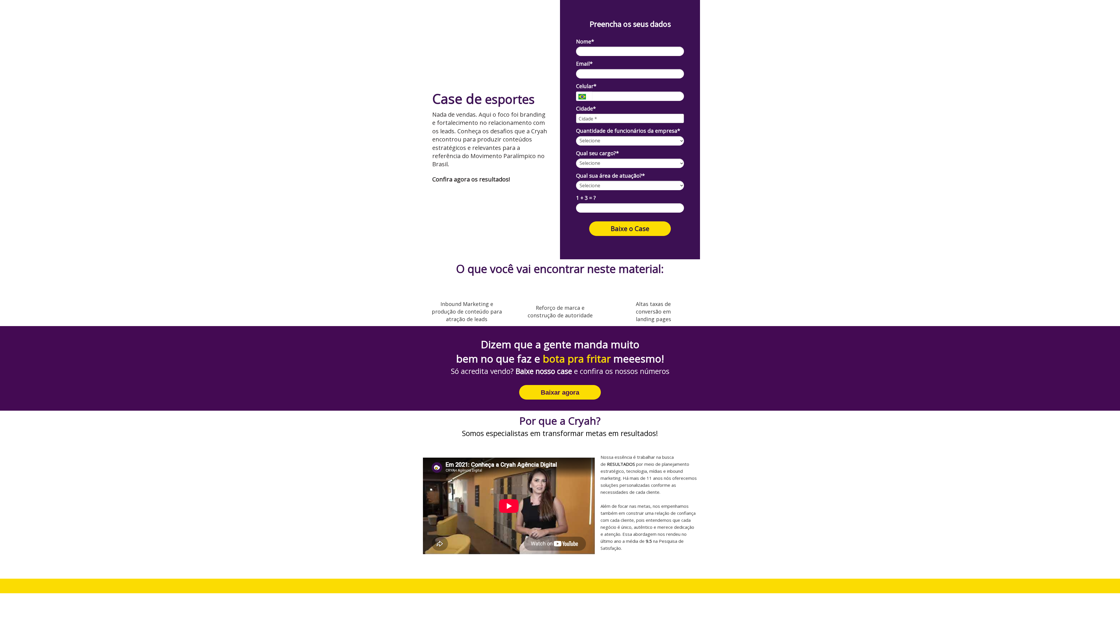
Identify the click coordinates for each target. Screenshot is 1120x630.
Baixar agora (560, 392)
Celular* (586, 86)
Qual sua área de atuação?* (610, 175)
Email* (584, 63)
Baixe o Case (630, 228)
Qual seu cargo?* (597, 153)
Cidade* (586, 108)
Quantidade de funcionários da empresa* (628, 130)
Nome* (585, 41)
